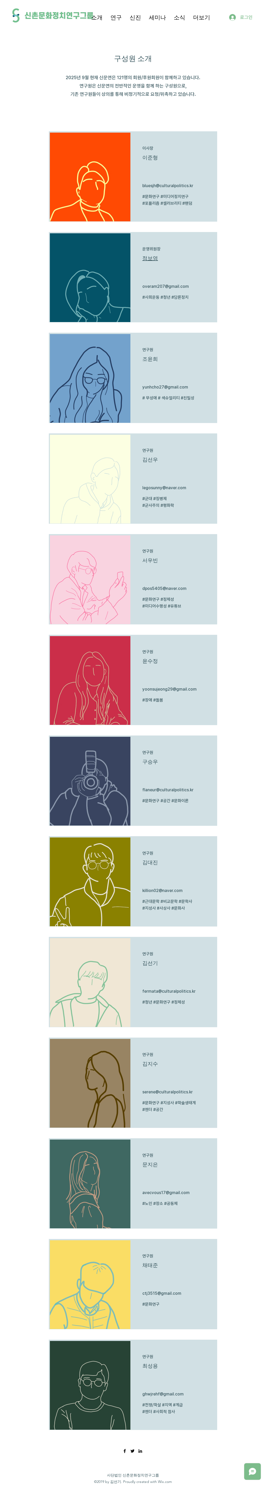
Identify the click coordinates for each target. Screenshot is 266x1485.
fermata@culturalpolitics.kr (169, 991)
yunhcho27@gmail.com (165, 387)
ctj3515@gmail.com (161, 1293)
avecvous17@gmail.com (166, 1192)
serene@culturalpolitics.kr (167, 1091)
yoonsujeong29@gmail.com (169, 689)
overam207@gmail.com (165, 286)
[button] (97, 17)
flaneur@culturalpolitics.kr (168, 789)
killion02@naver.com (162, 890)
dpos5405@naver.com (164, 588)
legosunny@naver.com (164, 487)
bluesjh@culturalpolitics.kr (167, 185)
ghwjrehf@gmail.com (163, 1394)
